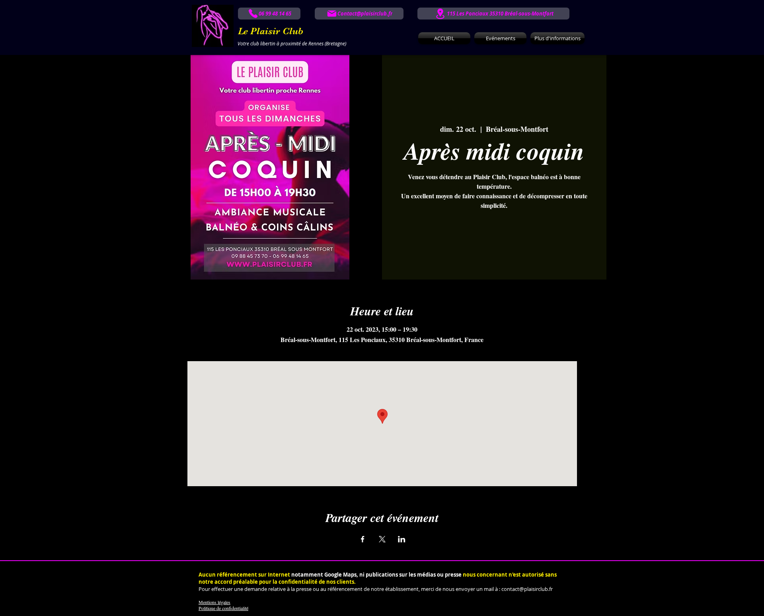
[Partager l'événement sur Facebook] (362, 539)
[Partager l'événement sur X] (382, 539)
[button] (556, 38)
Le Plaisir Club (270, 31)
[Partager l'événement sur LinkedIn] (401, 539)
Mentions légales (214, 602)
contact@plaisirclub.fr (527, 589)
